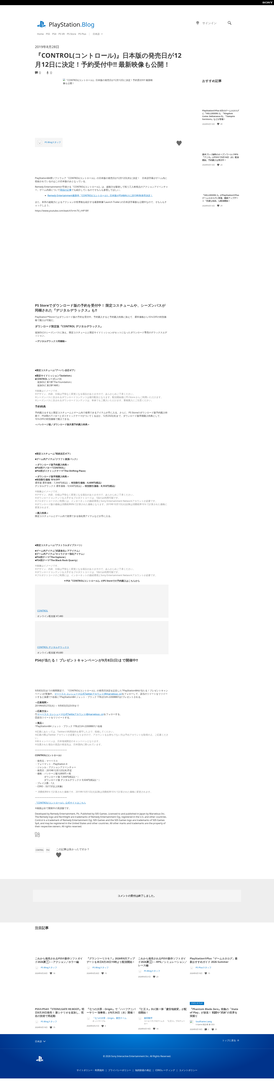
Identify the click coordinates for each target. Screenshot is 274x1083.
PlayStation (71, 24)
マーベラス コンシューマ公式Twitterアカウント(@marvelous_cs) (88, 693)
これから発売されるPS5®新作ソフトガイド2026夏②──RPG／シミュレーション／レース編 (162, 962)
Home (40, 33)
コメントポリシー (188, 1070)
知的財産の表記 (143, 1070)
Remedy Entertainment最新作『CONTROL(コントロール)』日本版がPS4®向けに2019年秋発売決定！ (100, 195)
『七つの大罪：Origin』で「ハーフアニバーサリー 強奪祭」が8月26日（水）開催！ (111, 1010)
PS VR (62, 33)
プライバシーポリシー (119, 1070)
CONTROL (42, 610)
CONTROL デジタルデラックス (53, 647)
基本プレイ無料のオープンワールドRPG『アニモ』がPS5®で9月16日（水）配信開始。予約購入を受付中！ (220, 157)
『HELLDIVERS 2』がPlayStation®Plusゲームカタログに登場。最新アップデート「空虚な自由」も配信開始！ (220, 198)
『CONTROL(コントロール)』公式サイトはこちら (60, 802)
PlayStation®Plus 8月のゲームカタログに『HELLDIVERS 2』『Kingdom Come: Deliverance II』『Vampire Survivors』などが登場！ (220, 114)
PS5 (48, 33)
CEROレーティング (165, 1070)
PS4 (54, 33)
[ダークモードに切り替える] (198, 23)
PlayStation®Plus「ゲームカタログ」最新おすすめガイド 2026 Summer (213, 960)
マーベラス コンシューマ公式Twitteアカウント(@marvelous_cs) (70, 714)
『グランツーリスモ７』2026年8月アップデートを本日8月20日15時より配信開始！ (111, 960)
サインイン (209, 23)
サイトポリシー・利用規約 (90, 1070)
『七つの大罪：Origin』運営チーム (109, 1018)
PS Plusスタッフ (203, 967)
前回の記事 (65, 189)
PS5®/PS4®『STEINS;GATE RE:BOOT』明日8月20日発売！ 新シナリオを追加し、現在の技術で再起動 (59, 1012)
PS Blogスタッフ (53, 142)
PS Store (71, 33)
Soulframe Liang (204, 1021)
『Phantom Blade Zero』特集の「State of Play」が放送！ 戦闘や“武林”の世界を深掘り (214, 1012)
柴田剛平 (148, 1018)
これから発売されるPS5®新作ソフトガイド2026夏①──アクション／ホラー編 (59, 960)
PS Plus (82, 33)
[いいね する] (218, 124)
